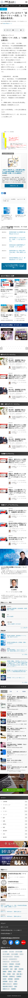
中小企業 (18, 964)
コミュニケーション (7, 956)
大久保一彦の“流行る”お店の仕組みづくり (21, 297)
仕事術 (10, 966)
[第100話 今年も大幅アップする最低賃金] (7, 308)
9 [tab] (19, 346)
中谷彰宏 (5, 966)
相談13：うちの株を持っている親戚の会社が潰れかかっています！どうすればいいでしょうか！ (17, 492)
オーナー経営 (6, 954)
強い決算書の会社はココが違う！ (17, 514)
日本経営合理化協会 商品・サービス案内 (11, 930)
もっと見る (24, 627)
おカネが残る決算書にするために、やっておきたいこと (14, 21)
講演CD (15, 984)
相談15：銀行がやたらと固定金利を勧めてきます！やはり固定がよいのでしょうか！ (17, 377)
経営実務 (17, 979)
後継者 (4, 971)
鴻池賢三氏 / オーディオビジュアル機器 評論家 (17, 724)
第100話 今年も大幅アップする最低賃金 (7, 315)
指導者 (9, 971)
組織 (15, 821)
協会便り (15, 837)
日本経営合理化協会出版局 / (12, 709)
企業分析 (17, 966)
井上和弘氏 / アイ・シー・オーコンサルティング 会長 (17, 755)
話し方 (10, 981)
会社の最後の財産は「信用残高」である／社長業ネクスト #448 (17, 745)
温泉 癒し (19, 974)
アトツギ (11, 951)
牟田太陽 (5, 976)
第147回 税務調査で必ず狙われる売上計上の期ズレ (17, 390)
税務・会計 (3, 9)
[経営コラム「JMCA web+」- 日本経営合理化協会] (9, 2)
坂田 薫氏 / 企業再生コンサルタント (14, 700)
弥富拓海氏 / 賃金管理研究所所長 (7, 320)
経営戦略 (5, 981)
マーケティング (13, 5)
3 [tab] (6, 346)
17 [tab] (16, 348)
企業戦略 (7, 5)
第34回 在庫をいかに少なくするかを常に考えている (18, 538)
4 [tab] (8, 346)
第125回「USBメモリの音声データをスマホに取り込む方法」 (17, 721)
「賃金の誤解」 (5, 318)
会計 (11, 969)
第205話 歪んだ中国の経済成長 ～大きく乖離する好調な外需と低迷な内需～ (17, 714)
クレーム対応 (14, 954)
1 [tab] (1, 346)
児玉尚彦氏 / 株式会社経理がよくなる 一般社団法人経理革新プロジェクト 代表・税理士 (19, 368)
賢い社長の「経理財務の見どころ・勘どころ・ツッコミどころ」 (18, 364)
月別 (11, 691)
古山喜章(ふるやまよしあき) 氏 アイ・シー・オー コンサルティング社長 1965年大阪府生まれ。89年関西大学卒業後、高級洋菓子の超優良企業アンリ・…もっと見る (14, 597)
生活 (15, 834)
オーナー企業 (19, 951)
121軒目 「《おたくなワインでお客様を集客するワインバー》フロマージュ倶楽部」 (21, 292)
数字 (15, 817)
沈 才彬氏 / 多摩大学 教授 (19, 320)
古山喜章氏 (13, 199)
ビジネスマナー (13, 959)
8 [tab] (17, 346)
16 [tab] (14, 348)
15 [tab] (12, 348)
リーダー (24, 5)
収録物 (24, 691)
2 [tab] (4, 346)
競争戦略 (10, 979)
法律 (14, 974)
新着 (2, 5)
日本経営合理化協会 (6, 933)
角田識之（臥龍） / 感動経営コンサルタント (16, 731)
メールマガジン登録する (14, 790)
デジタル (17, 956)
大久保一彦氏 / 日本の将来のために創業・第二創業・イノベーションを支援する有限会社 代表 (21, 300)
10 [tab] (22, 346)
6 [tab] (13, 346)
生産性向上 (12, 976)
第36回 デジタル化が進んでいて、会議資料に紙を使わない (18, 511)
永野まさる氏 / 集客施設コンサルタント (15, 762)
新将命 (19, 971)
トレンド (15, 814)
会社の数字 (5, 969)
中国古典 (11, 964)
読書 (16, 981)
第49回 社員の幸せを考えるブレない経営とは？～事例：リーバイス (17, 767)
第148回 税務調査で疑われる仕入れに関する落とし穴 (17, 361)
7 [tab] (15, 346)
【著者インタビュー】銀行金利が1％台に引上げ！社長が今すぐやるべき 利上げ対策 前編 (17, 706)
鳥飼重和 (13, 988)
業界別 (15, 824)
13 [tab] (7, 348)
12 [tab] (26, 346)
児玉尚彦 (21, 969)
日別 (4, 691)
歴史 (4, 974)
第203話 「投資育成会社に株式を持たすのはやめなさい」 (17, 752)
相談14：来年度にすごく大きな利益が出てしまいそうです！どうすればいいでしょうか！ (17, 476)
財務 (16, 986)
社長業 (4, 979)
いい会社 (5, 951)
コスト (21, 954)
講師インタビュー (7, 984)
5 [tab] (10, 346)
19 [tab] (21, 348)
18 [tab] (18, 348)
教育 (15, 827)
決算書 (4, 23)
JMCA (13, 995)
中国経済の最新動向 (20, 318)
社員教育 (19, 976)
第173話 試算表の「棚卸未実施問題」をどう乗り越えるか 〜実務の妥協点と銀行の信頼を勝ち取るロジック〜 (17, 698)
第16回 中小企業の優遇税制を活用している (7, 290)
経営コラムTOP (4, 927)
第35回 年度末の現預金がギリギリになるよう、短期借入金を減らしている (18, 525)
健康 (16, 969)
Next (26, 348)
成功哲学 (15, 830)
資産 (20, 5)
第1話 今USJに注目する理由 (14, 760)
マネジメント (6, 961)
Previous (1, 348)
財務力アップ (9, 23)
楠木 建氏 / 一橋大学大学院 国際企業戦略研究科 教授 (17, 739)
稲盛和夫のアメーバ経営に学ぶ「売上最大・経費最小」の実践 (16, 736)
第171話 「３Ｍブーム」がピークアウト (21, 315)
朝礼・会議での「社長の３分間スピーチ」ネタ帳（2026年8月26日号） (17, 729)
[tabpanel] (7, 335)
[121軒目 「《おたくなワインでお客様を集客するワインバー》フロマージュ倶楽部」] (21, 283)
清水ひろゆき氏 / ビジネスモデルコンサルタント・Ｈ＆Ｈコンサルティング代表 (16, 771)
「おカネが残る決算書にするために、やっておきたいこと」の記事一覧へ (14, 266)
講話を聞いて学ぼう (7, 986)
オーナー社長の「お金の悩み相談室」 (18, 380)
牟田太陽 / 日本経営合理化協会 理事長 (14, 747)
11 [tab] (24, 346)
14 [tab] (9, 348)
